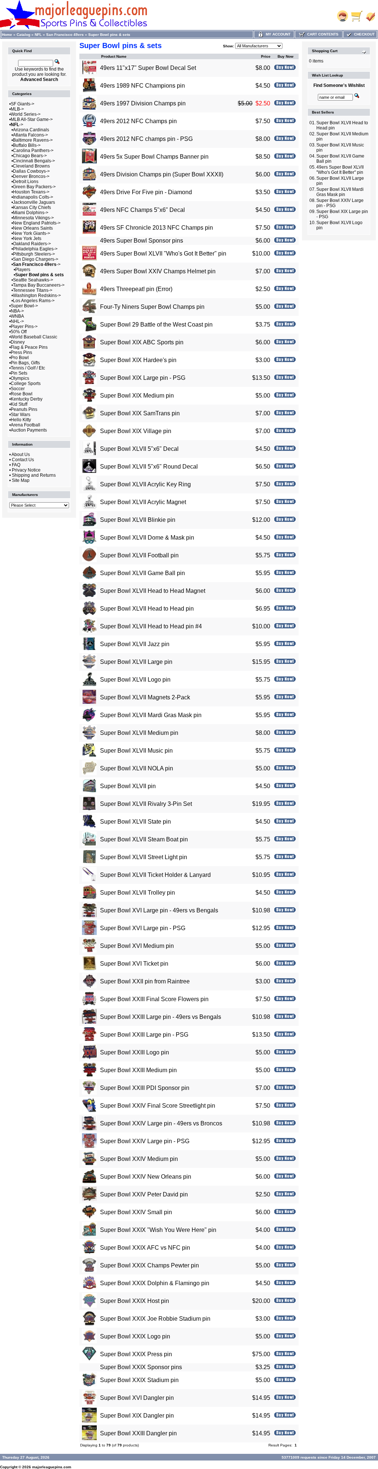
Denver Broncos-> (31, 176)
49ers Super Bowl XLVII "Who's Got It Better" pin (163, 253)
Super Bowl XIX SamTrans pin (140, 413)
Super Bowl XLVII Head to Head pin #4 (151, 626)
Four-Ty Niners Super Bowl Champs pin (152, 307)
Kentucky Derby (26, 399)
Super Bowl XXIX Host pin (134, 1301)
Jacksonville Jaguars (34, 202)
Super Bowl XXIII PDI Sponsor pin (144, 1088)
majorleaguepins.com (51, 1467)
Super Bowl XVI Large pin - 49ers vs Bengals (159, 910)
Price (266, 56)
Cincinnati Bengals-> (34, 160)
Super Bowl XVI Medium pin (137, 946)
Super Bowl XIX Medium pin (137, 395)
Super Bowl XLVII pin (128, 786)
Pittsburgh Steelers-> (34, 254)
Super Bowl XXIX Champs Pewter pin (149, 1265)
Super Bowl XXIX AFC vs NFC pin (145, 1248)
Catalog (23, 35)
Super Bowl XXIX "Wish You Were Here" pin (158, 1230)
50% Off (19, 331)
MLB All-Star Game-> (32, 119)
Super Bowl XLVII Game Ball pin (142, 573)
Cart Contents (322, 34)
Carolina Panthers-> (33, 150)
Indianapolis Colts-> (33, 197)
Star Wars (20, 414)
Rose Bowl (21, 393)
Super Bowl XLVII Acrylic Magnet (143, 502)
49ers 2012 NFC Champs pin (138, 121)
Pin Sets (19, 373)
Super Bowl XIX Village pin (135, 431)
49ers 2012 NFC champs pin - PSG (146, 139)
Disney (18, 342)
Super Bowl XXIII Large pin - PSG (144, 1034)
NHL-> (17, 321)
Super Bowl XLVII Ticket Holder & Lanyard (155, 875)
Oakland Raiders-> (32, 243)
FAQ (16, 464)
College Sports (26, 383)
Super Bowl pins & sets (109, 35)
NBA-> (17, 311)
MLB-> (17, 109)
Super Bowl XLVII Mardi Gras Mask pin (151, 715)
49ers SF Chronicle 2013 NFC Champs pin (156, 227)
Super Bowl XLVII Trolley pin (137, 892)
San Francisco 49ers (65, 35)
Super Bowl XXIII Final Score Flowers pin (154, 999)
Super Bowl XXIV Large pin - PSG (144, 1141)
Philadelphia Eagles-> (35, 248)
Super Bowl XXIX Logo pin (135, 1336)
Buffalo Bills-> (27, 145)
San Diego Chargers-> (35, 259)
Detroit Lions (25, 181)
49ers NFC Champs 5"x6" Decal (142, 210)
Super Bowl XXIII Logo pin (134, 1052)
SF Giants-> (22, 104)
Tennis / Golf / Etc (28, 368)
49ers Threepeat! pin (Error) (136, 289)
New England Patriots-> (37, 223)
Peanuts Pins (24, 409)
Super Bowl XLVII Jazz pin (134, 644)
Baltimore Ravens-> (33, 140)
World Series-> (26, 114)
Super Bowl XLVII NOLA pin (136, 768)
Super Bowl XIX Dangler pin (137, 1415)
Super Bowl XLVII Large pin (136, 662)
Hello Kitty (21, 419)
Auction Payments (29, 430)
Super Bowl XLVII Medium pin (139, 733)
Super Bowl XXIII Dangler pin (138, 1433)
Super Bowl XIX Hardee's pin (138, 360)
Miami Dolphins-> (30, 212)
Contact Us (23, 459)
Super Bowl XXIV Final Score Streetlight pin (157, 1105)
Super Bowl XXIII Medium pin (138, 1070)
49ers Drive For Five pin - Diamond (146, 192)
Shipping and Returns (34, 475)
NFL (38, 35)
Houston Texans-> (31, 192)
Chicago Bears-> (30, 155)
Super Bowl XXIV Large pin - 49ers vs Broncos (161, 1123)
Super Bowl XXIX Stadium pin (139, 1380)
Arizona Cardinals (31, 129)
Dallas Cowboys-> (31, 171)
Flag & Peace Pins (29, 347)
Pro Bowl (20, 357)
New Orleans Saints (33, 228)
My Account (277, 34)
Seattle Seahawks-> (33, 280)
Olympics (20, 378)
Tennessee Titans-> (32, 290)
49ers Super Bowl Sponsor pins (141, 240)
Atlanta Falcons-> (30, 135)
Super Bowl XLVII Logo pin (135, 679)
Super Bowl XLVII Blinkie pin (137, 520)
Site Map (21, 480)
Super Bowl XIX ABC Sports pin (141, 342)
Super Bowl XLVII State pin (135, 821)
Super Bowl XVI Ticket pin (134, 963)
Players (22, 269)
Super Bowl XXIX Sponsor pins (141, 1367)
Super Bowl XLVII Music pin (136, 750)
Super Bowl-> (24, 305)
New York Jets (27, 238)
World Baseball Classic (34, 337)
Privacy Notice (26, 470)
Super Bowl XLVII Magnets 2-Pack (145, 697)
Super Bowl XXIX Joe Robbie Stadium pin (155, 1319)
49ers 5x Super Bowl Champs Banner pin (154, 156)
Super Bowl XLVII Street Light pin (143, 857)
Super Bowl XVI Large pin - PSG (142, 928)
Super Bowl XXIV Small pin (136, 1212)
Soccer (18, 388)
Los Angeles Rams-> (34, 300)
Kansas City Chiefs (32, 207)
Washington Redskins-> (37, 295)
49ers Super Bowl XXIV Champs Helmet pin (158, 271)
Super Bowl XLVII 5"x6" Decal (139, 449)
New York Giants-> (31, 233)
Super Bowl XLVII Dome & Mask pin (147, 537)
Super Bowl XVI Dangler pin (137, 1398)
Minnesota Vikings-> (33, 217)
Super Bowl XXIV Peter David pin (144, 1194)
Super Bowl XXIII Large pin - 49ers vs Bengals (160, 1017)
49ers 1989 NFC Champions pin (142, 85)
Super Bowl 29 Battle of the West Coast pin (156, 324)
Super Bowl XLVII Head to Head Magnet (152, 591)
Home (7, 35)
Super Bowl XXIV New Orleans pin (145, 1176)
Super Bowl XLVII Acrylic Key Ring (145, 484)
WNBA (17, 316)
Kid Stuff (19, 404)
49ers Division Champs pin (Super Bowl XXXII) (161, 174)
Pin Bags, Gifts (25, 362)
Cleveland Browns (31, 166)
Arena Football (25, 425)
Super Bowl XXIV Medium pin (139, 1159)
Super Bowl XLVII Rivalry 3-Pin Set (146, 804)
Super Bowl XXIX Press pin (136, 1354)
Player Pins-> (24, 326)
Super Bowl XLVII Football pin (139, 555)
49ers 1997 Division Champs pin (143, 103)
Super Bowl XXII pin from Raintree (145, 981)
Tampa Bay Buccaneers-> (39, 285)
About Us (20, 454)
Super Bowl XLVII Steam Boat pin (144, 839)
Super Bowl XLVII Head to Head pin (147, 608)
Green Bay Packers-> (34, 186)
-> (17, 124)
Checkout (363, 34)
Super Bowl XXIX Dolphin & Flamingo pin (154, 1283)
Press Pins (21, 352)
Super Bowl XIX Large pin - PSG (142, 378)
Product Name (114, 56)
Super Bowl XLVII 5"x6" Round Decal (149, 466)
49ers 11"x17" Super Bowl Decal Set (148, 68)
